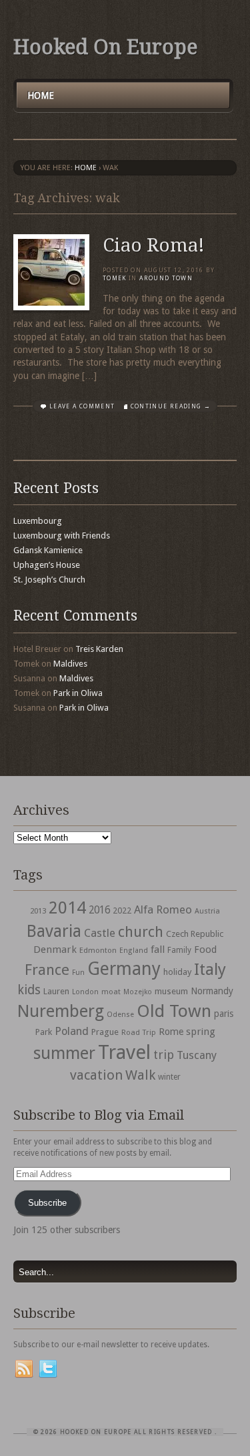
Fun (78, 972)
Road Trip (138, 1032)
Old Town (174, 1011)
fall (158, 950)
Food (205, 950)
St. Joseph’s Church (49, 580)
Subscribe (47, 1203)
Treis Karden (99, 649)
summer (64, 1053)
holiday (177, 972)
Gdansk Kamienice (48, 550)
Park (43, 1032)
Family (179, 950)
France (47, 969)
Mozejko (137, 992)
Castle (99, 933)
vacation (96, 1075)
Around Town (166, 278)
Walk (140, 1075)
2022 (122, 910)
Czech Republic (194, 934)
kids (29, 990)
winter (169, 1077)
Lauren (56, 991)
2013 (38, 911)
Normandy (212, 991)
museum (171, 991)
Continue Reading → (171, 406)
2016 (99, 910)
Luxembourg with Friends (61, 535)
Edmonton (98, 950)
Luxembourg (37, 521)
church (140, 932)
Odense (120, 1014)
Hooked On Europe (105, 47)
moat (111, 991)
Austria (207, 911)
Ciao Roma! (154, 245)
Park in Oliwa (78, 693)
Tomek (115, 278)
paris (223, 1013)
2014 (67, 907)
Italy (210, 969)
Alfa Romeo (163, 909)
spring (200, 1032)
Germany (124, 968)
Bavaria (54, 931)
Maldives (70, 664)
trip (163, 1055)
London (85, 992)
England (133, 950)
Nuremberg (60, 1011)
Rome (171, 1031)
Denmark (55, 950)
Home (40, 95)
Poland (72, 1031)
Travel (124, 1052)
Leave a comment (82, 406)
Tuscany (197, 1055)
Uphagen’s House (46, 565)
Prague (105, 1032)
